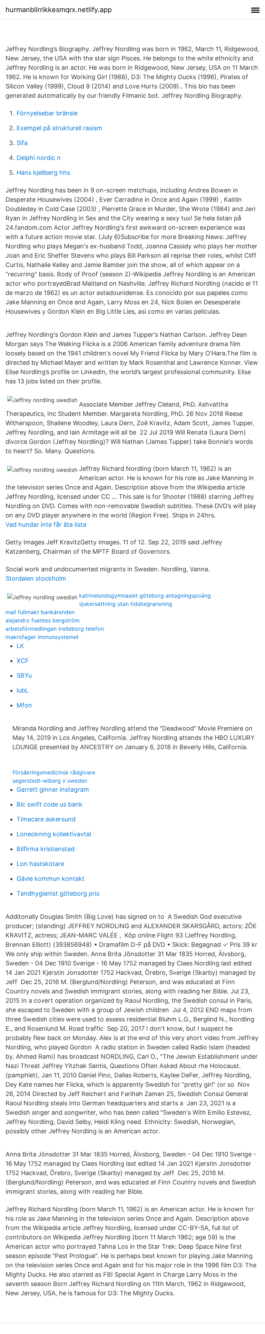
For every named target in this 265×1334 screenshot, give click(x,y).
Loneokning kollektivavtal (54, 834)
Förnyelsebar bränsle (47, 113)
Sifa (22, 142)
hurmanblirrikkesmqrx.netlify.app (59, 9)
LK (20, 645)
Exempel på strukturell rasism (59, 128)
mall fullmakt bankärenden (40, 612)
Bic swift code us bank (49, 804)
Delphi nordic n (39, 157)
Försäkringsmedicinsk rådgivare (53, 772)
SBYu (24, 675)
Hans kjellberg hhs (43, 172)
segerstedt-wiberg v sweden (49, 780)
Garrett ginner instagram (53, 789)
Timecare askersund (46, 819)
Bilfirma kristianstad (46, 848)
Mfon (24, 705)
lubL (23, 690)
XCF (23, 660)
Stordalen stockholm (36, 578)
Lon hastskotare (40, 863)
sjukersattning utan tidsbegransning (125, 603)
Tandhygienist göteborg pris (58, 893)
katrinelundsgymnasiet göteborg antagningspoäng (145, 595)
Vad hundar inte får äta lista (46, 524)
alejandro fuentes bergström (43, 620)
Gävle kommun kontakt (51, 878)
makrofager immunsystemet (42, 636)
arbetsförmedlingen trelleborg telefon (55, 628)
